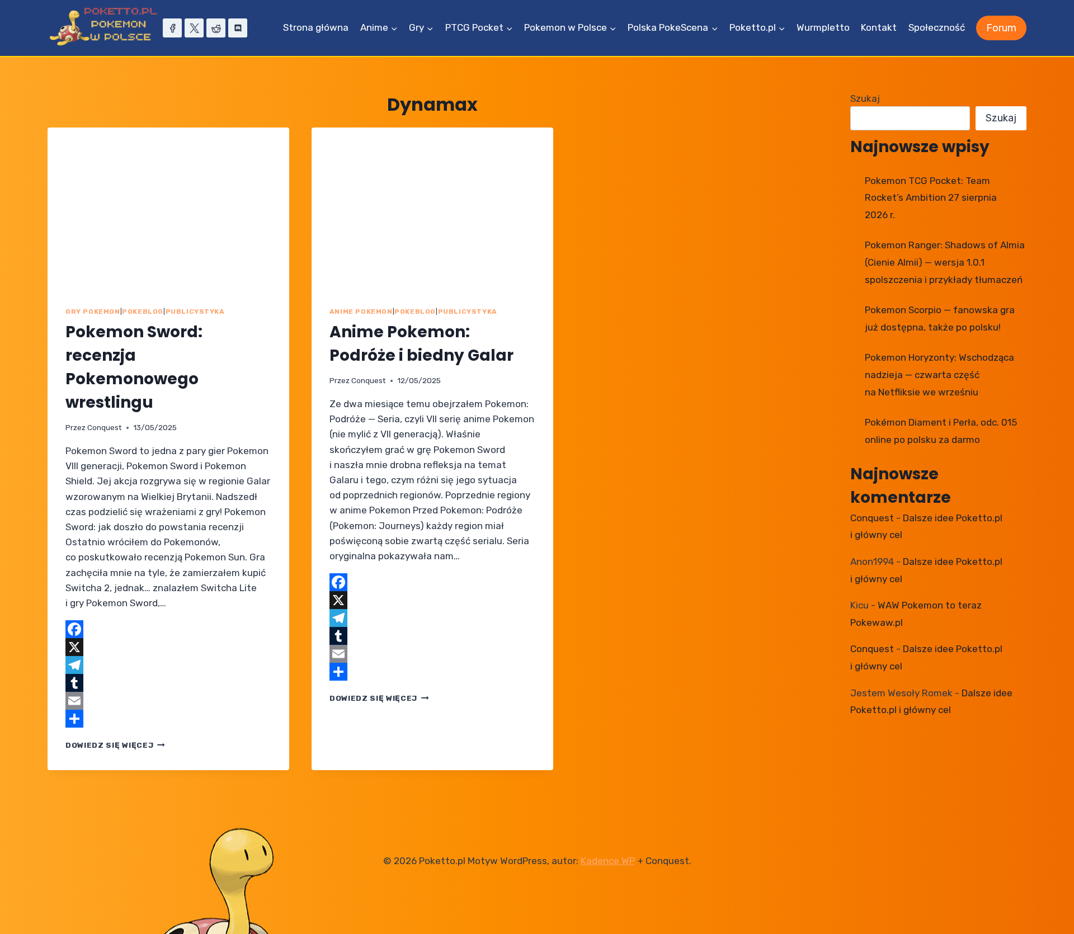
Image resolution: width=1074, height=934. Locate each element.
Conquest (104, 427)
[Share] (168, 719)
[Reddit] (215, 27)
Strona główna (315, 27)
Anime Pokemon (361, 311)
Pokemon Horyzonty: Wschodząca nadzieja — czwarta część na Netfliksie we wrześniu (939, 374)
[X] (194, 27)
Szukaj (865, 98)
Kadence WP (608, 860)
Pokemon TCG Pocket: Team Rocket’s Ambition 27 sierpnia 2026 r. (931, 197)
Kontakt (879, 27)
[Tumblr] (168, 683)
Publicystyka (195, 311)
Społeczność (936, 27)
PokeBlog (142, 311)
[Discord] (237, 27)
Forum (1001, 28)
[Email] (168, 701)
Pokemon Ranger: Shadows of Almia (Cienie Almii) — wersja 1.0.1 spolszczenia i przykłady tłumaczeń (945, 262)
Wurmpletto (823, 27)
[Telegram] (168, 665)
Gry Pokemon (92, 311)
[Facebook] (172, 27)
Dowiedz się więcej (115, 744)
